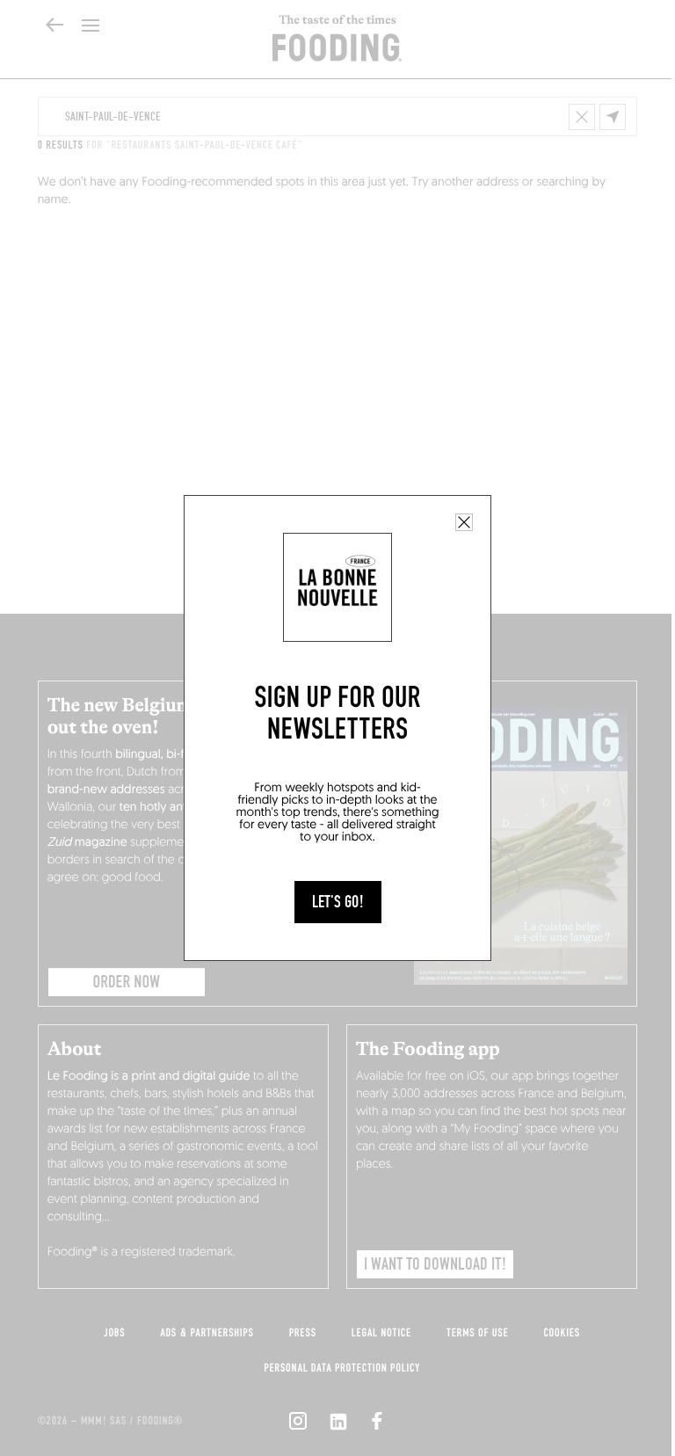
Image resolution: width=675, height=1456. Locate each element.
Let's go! (338, 902)
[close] (464, 522)
